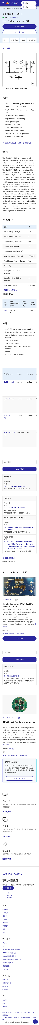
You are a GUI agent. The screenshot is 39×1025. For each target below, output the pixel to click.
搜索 (28, 3)
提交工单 (5, 859)
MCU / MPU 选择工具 (9, 953)
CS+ (3, 946)
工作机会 (5, 913)
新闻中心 (5, 919)
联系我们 (5, 926)
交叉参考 (5, 969)
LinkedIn (9, 898)
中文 (3, 1003)
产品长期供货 (14, 17)
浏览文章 (5, 836)
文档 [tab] (23, 40)
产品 (3, 9)
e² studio (5, 943)
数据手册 (20, 26)
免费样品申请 (6, 983)
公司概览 (5, 909)
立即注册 (8, 888)
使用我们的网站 (7, 1012)
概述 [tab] (5, 40)
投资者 (4, 916)
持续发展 (5, 923)
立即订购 (20, 32)
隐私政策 (17, 1012)
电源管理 (9, 9)
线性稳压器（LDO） (18, 9)
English (4, 1000)
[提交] (23, 7)
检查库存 (5, 986)
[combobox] (28, 7)
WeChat (9, 895)
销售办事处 (6, 989)
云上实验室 (6, 966)
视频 (3, 932)
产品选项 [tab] (14, 40)
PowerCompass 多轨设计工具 (11, 959)
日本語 (4, 1006)
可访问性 (24, 1012)
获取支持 (5, 812)
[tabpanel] (19, 829)
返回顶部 (36, 1023)
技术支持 (5, 980)
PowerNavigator (7, 963)
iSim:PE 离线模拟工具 (9, 956)
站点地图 (31, 1012)
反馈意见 (5, 1015)
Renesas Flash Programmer (11, 949)
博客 (3, 929)
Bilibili (8, 893)
